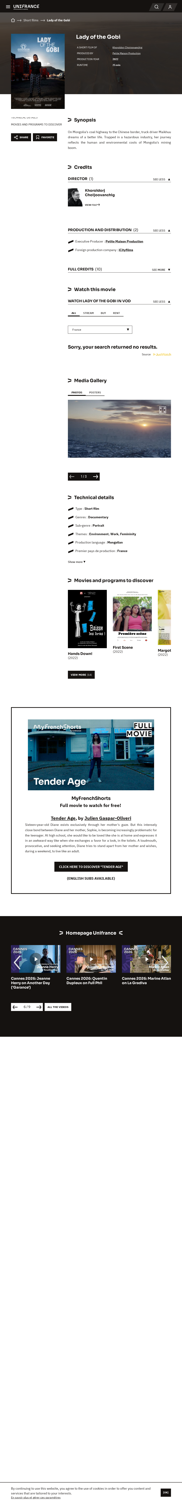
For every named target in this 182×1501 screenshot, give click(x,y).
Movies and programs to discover (36, 124)
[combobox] (100, 330)
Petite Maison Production (127, 53)
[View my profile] (170, 7)
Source (146, 354)
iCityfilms (126, 250)
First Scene (123, 647)
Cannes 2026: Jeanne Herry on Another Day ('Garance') (30, 983)
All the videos (57, 1007)
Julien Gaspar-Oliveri (107, 818)
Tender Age (63, 818)
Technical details (24, 117)
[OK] (165, 1492)
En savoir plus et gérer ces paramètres (36, 1497)
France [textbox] (76, 329)
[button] (162, 410)
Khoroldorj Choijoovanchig (127, 47)
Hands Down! (80, 654)
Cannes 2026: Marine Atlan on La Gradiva (146, 980)
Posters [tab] (95, 392)
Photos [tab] (76, 392)
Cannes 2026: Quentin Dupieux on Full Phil (86, 980)
